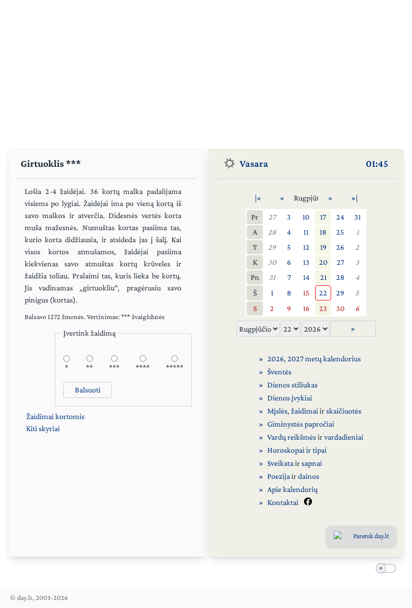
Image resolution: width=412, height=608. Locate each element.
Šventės (279, 371)
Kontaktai (282, 502)
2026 (275, 358)
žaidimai (304, 411)
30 (272, 262)
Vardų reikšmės (291, 437)
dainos (308, 476)
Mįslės (277, 411)
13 (306, 262)
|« (258, 197)
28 (272, 232)
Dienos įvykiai (289, 397)
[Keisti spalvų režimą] (384, 570)
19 (323, 247)
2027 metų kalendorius (324, 358)
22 (323, 292)
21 (323, 277)
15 (306, 292)
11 (305, 232)
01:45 (377, 163)
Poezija (278, 476)
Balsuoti (87, 389)
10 (306, 217)
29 (272, 247)
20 (323, 262)
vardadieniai (343, 437)
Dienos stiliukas (292, 384)
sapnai (311, 463)
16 (306, 308)
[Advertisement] (206, 70)
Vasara (254, 163)
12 (306, 247)
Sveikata (280, 463)
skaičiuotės (343, 411)
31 (357, 217)
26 (340, 247)
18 (323, 232)
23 (323, 308)
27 (272, 217)
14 (306, 277)
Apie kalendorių (292, 489)
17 (323, 217)
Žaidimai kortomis (55, 416)
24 (340, 217)
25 (340, 232)
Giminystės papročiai (300, 424)
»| (354, 197)
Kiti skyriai (43, 428)
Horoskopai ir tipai (297, 450)
